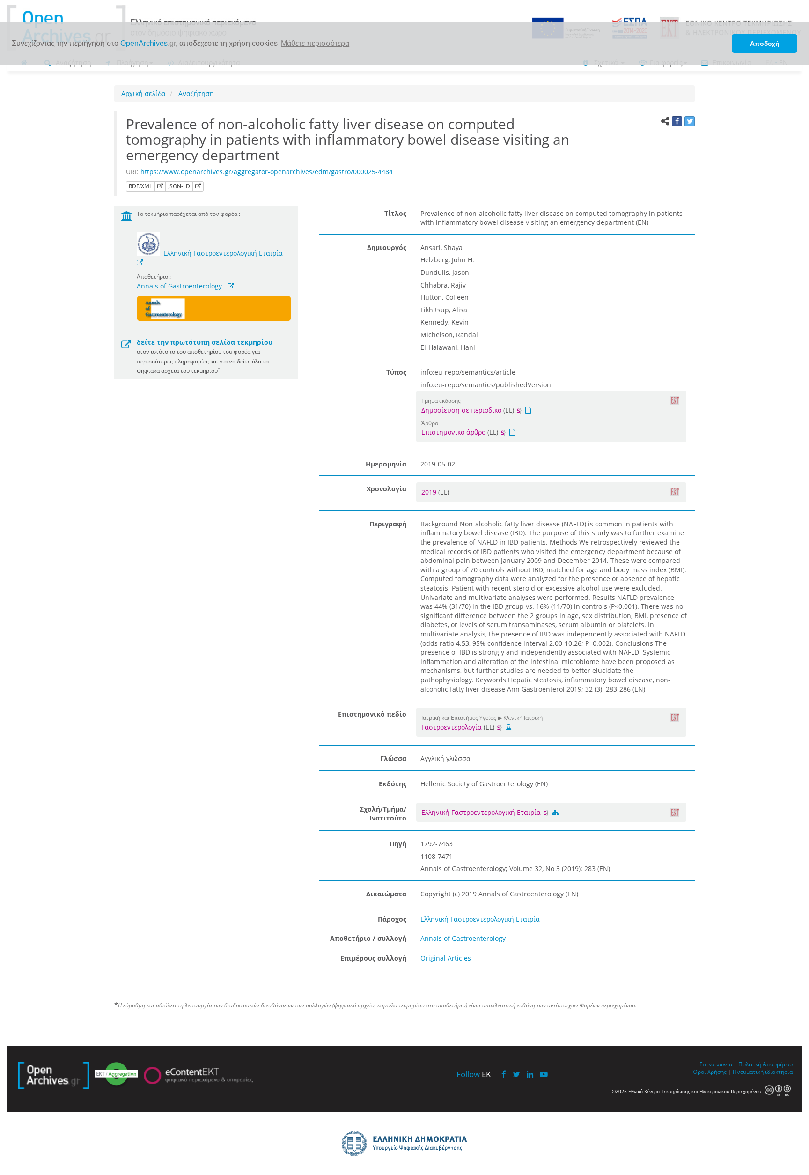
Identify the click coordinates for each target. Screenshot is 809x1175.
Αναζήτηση (195, 93)
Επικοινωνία (715, 1064)
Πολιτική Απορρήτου (765, 1064)
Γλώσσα (393, 758)
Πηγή (398, 843)
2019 (429, 492)
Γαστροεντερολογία (451, 727)
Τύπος (396, 372)
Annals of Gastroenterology (179, 285)
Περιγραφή (387, 523)
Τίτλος (395, 213)
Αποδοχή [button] (765, 43)
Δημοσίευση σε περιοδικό (461, 410)
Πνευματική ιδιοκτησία (763, 1071)
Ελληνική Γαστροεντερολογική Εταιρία (223, 253)
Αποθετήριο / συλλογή (368, 938)
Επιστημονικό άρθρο (453, 432)
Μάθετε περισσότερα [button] (315, 43)
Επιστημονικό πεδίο (372, 713)
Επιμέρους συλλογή (373, 957)
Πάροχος (392, 919)
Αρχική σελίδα (143, 93)
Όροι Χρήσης (710, 1071)
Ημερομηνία (386, 463)
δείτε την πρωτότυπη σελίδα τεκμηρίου (204, 342)
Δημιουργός (386, 247)
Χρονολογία (386, 488)
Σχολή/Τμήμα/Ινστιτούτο (383, 814)
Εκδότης (392, 783)
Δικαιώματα (386, 893)
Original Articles (445, 957)
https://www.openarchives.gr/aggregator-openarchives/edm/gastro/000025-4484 (266, 171)
